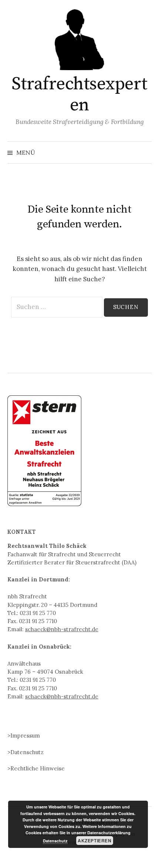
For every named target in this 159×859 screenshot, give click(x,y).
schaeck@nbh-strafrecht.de (61, 629)
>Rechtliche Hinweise (36, 768)
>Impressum (23, 735)
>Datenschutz (25, 752)
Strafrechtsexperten (79, 95)
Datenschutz (55, 840)
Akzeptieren (95, 840)
